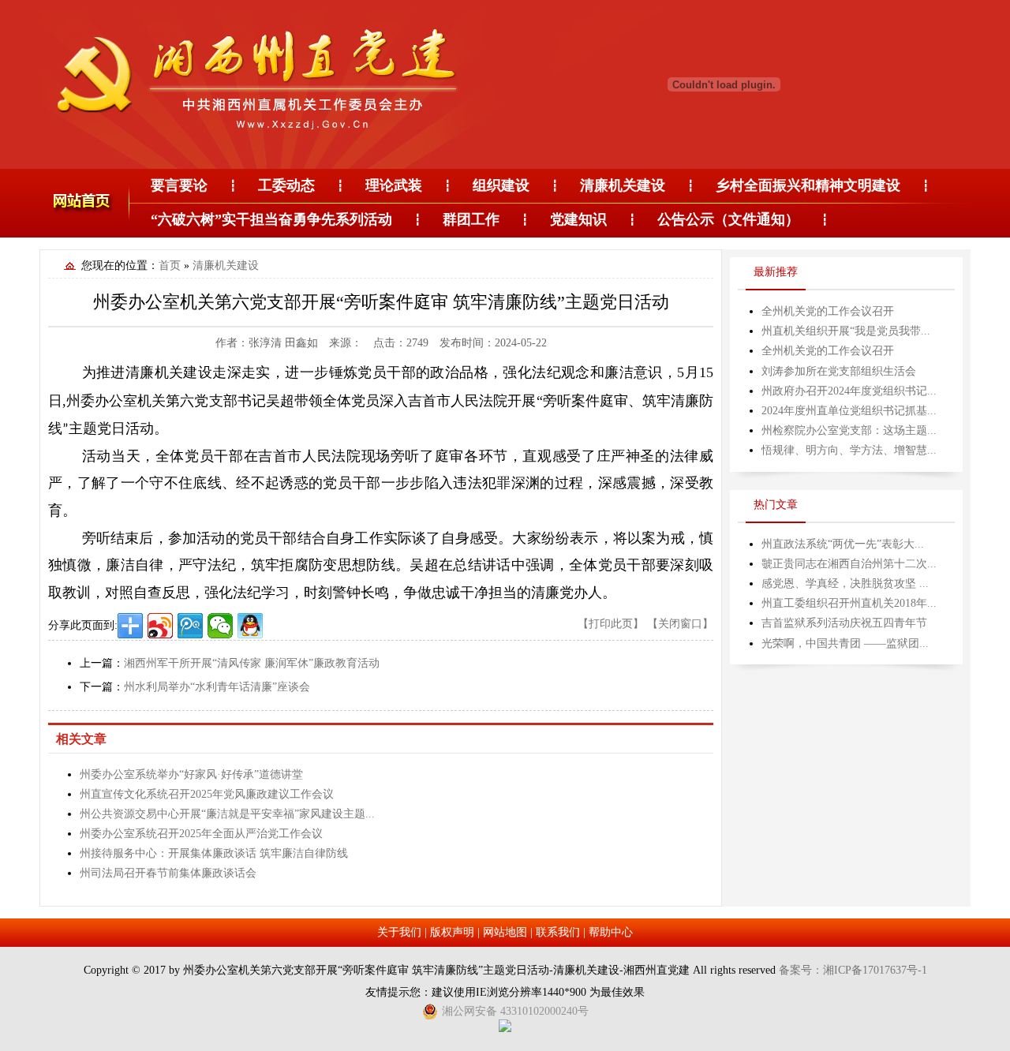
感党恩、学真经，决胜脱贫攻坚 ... (845, 583)
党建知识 (578, 219)
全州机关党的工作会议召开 (827, 311)
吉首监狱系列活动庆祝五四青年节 (844, 623)
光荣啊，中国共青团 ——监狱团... (845, 643)
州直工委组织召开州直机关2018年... (849, 603)
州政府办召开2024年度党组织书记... (849, 391)
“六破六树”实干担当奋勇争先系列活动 (271, 219)
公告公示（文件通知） (728, 219)
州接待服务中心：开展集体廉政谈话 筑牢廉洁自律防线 (214, 853)
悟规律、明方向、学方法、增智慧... (849, 450)
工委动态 (286, 185)
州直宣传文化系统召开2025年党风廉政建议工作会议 (207, 794)
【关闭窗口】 (680, 624)
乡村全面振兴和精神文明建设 (808, 185)
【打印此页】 (611, 624)
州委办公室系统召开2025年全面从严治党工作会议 (201, 834)
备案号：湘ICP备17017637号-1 (853, 970)
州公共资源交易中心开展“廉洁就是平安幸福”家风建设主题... (227, 814)
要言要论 (179, 185)
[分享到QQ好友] (250, 625)
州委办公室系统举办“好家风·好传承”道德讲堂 (191, 774)
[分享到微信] (220, 625)
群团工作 (471, 219)
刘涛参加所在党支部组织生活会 (838, 371)
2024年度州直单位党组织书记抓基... (849, 411)
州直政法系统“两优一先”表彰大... (842, 544)
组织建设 (501, 185)
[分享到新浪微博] (160, 625)
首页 (170, 265)
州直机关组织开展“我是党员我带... (845, 331)
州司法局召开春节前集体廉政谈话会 (168, 873)
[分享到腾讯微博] (190, 625)
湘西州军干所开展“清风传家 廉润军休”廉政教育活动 (252, 663)
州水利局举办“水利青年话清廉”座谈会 (217, 687)
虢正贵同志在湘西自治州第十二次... (849, 564)
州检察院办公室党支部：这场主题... (849, 430)
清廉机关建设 (622, 185)
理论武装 (393, 185)
